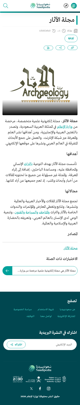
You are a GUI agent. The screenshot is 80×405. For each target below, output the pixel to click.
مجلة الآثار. (70, 248)
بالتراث (28, 164)
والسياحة (32, 212)
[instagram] (48, 388)
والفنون (20, 212)
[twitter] (31, 388)
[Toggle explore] (66, 5)
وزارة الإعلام (64, 127)
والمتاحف (44, 212)
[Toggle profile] (74, 6)
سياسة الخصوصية (23, 309)
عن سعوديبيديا (67, 309)
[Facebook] (40, 388)
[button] (5, 5)
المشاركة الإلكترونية (66, 316)
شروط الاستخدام (46, 309)
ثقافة (71, 38)
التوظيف (30, 316)
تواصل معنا (46, 316)
